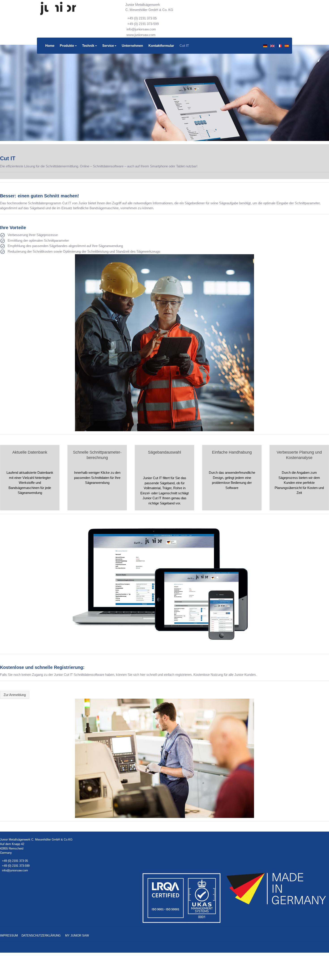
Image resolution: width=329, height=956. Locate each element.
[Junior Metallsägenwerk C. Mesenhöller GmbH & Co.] (58, 8)
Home (49, 45)
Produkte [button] (67, 45)
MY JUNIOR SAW (77, 935)
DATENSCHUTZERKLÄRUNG (41, 935)
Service (108, 45)
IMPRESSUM (9, 935)
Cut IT (184, 45)
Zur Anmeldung (15, 695)
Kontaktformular (161, 45)
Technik (88, 45)
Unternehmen (132, 45)
